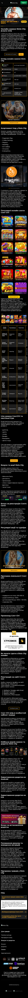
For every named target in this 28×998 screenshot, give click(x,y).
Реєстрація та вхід (6, 937)
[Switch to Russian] (9, 991)
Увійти (24, 3)
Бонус (21, 54)
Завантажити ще (14, 296)
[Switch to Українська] (18, 991)
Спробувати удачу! (14, 708)
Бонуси (3, 944)
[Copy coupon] (22, 641)
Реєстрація (24, 21)
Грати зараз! (14, 460)
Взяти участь (14, 570)
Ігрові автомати (6, 953)
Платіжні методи (6, 935)
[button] (2, 26)
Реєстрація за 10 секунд (11, 54)
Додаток (4, 946)
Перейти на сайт (14, 122)
